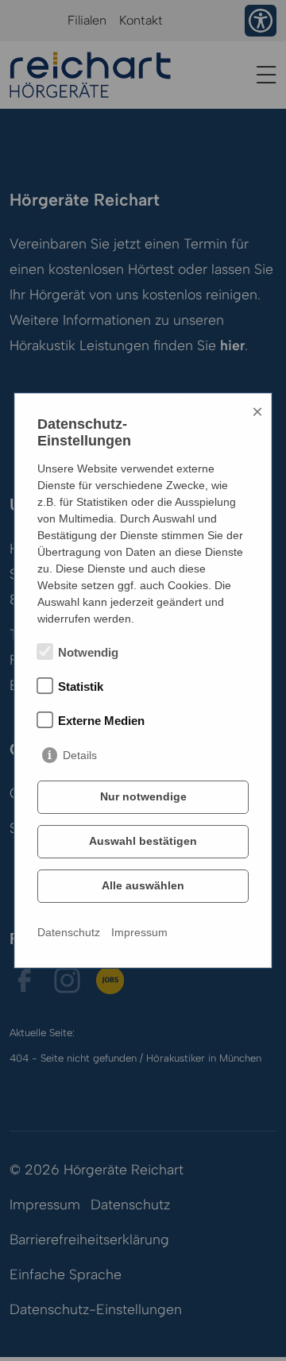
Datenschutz (68, 932)
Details (80, 755)
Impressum (139, 932)
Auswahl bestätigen (143, 841)
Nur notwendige (143, 796)
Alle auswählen (143, 885)
